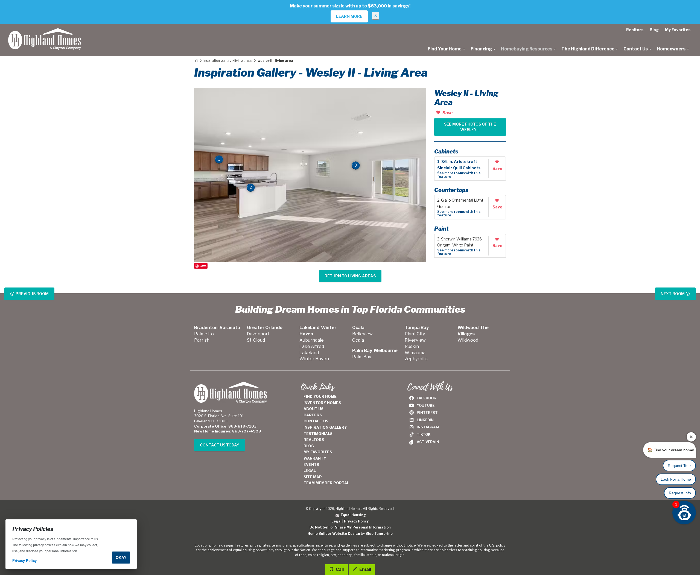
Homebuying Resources (527, 48)
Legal (336, 521)
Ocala (358, 340)
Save (203, 266)
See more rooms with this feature (458, 175)
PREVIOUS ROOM (32, 293)
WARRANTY (315, 458)
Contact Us (636, 48)
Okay (121, 557)
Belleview (362, 333)
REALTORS (314, 439)
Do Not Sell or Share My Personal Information (350, 527)
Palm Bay (361, 356)
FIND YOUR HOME (320, 396)
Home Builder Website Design (334, 534)
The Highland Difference (588, 48)
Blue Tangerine (379, 534)
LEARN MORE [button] (349, 16)
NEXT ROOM (673, 293)
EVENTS (311, 464)
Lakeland (309, 352)
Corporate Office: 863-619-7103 (225, 426)
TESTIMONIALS (318, 433)
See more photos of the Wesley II (470, 127)
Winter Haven (314, 358)
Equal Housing (352, 515)
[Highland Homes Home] (44, 31)
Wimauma (415, 352)
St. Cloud (256, 340)
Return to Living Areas (350, 276)
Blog (654, 29)
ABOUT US (313, 408)
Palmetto (204, 333)
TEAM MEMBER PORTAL (326, 483)
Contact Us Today (219, 445)
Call (339, 569)
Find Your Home (445, 48)
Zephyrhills (416, 358)
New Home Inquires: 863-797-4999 (227, 431)
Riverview (415, 340)
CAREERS (313, 415)
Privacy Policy (356, 521)
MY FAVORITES (318, 452)
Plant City (415, 333)
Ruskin (412, 346)
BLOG (309, 446)
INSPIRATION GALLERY (325, 427)
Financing (482, 48)
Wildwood (467, 340)
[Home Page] (196, 61)
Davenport (258, 333)
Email (364, 569)
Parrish (201, 340)
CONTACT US (316, 421)
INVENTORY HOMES (322, 402)
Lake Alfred (311, 346)
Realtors (634, 29)
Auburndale (311, 340)
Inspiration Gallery (217, 61)
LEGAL (310, 470)
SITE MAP (313, 477)
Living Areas (243, 61)
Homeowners (671, 48)
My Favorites (677, 29)
